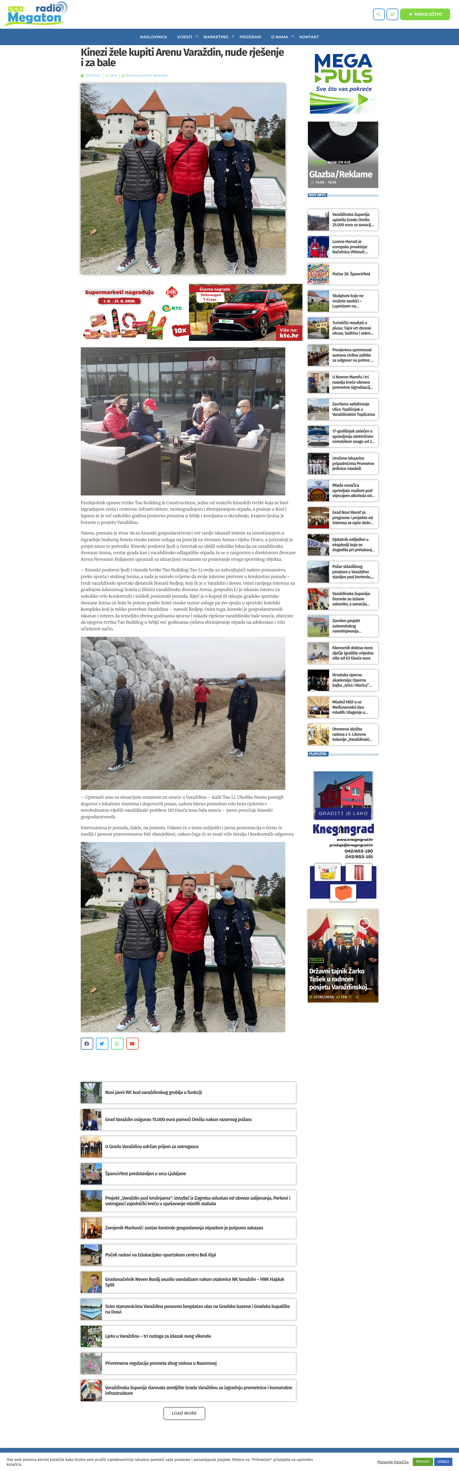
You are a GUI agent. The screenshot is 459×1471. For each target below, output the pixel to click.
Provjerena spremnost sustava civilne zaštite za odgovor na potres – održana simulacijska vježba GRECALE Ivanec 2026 (352, 363)
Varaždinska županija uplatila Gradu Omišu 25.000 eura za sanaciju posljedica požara (352, 222)
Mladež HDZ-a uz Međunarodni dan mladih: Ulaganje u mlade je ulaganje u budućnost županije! (350, 712)
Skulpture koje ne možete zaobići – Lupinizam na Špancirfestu (347, 303)
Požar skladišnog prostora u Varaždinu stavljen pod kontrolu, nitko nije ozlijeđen (351, 574)
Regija (316, 960)
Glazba (317, 163)
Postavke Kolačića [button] (393, 1462)
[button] (87, 1044)
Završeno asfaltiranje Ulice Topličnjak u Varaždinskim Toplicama (353, 409)
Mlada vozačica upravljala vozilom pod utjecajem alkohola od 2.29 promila (352, 493)
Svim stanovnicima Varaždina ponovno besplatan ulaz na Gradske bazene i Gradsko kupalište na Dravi (197, 1309)
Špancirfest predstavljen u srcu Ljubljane (145, 1174)
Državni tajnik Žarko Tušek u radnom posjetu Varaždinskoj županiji (338, 983)
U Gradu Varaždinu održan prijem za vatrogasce (151, 1146)
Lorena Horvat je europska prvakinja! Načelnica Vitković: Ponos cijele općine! (349, 249)
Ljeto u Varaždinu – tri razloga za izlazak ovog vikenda (158, 1336)
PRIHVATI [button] (423, 1462)
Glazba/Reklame (340, 174)
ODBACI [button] (443, 1462)
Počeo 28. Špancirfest (351, 274)
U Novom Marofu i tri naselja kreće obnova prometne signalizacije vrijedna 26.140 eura (352, 385)
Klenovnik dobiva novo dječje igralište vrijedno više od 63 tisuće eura (352, 653)
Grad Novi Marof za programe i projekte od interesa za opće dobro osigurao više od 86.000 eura (353, 523)
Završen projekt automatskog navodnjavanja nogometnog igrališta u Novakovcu (352, 631)
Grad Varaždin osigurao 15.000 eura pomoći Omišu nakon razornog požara (178, 1119)
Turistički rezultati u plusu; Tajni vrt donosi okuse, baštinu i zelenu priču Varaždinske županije (352, 333)
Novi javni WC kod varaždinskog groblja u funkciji (153, 1092)
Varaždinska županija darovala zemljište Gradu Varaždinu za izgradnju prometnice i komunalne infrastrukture (198, 1390)
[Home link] (35, 14)
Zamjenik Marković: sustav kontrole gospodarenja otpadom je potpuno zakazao (184, 1228)
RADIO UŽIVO (425, 14)
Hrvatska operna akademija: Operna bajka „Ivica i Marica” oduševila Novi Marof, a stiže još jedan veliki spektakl (352, 688)
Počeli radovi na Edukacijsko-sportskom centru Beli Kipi (160, 1255)
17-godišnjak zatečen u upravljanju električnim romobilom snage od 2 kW (352, 439)
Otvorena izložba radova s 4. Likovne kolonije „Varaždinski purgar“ (350, 737)
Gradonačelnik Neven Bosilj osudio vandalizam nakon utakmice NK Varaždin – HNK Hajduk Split (194, 1282)
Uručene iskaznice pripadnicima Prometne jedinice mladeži (353, 463)
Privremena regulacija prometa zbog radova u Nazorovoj (160, 1363)
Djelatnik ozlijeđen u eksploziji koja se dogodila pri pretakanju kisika (353, 547)
